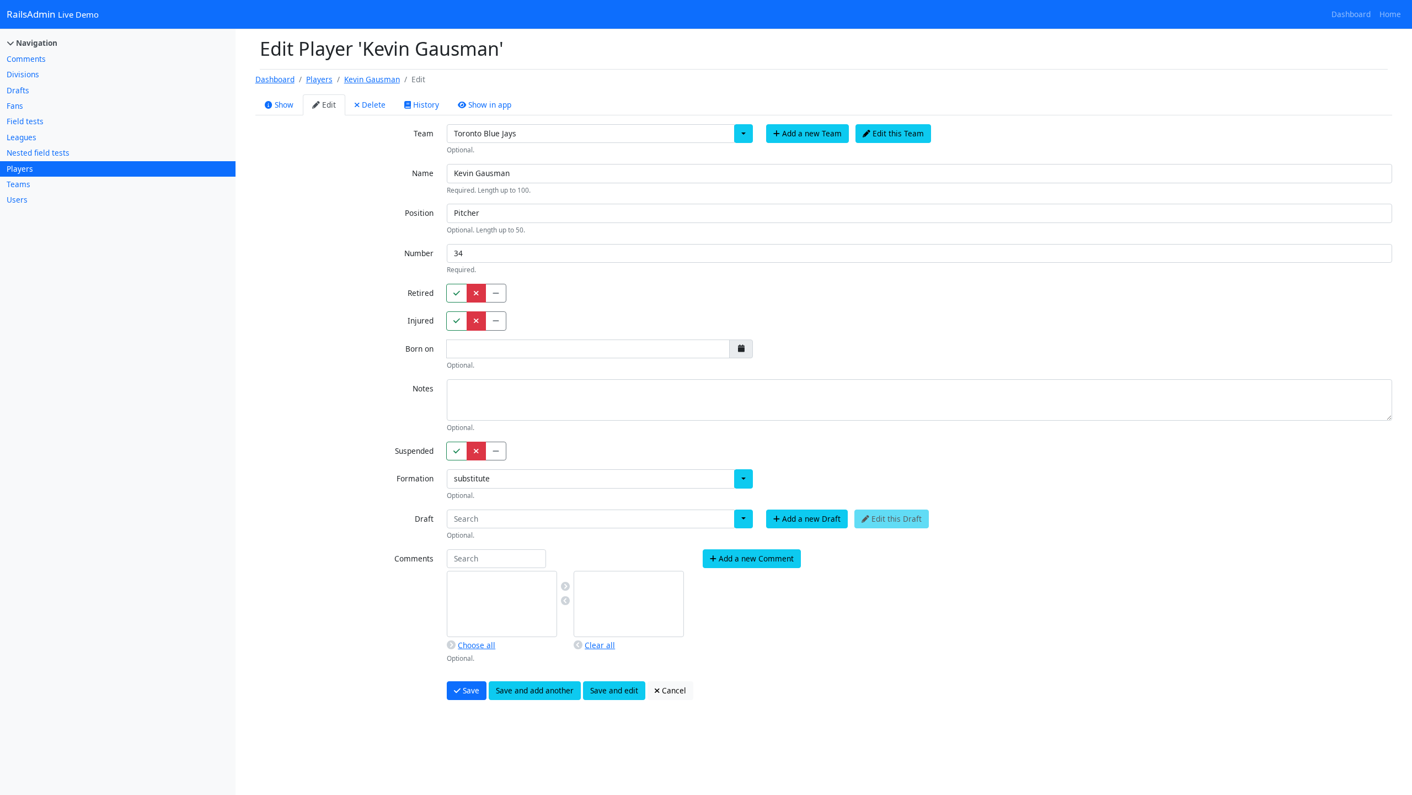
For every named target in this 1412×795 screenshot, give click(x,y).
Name (423, 173)
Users (17, 199)
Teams (18, 184)
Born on (419, 348)
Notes (423, 388)
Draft (424, 518)
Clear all (600, 645)
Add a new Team (811, 133)
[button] (743, 133)
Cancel (673, 690)
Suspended (414, 451)
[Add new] (565, 586)
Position (419, 213)
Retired (421, 293)
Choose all (476, 645)
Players (20, 168)
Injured (421, 320)
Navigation (35, 43)
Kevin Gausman (372, 79)
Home (1390, 14)
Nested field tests (38, 152)
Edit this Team (897, 133)
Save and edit (614, 690)
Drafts (18, 90)
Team (424, 133)
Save (470, 690)
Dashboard (1351, 14)
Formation (415, 478)
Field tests (25, 121)
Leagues (21, 137)
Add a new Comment (755, 558)
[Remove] (565, 600)
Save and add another (535, 690)
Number (419, 253)
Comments (26, 59)
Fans (15, 105)
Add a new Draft (810, 518)
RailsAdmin (53, 14)
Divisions (23, 74)
